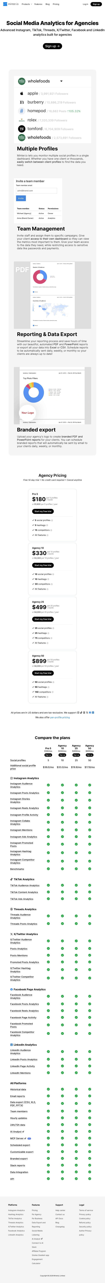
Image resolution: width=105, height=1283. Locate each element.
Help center (60, 1210)
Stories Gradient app (40, 1255)
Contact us (60, 1214)
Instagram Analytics (16, 1210)
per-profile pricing (60, 717)
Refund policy (85, 1222)
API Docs (59, 1218)
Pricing (56, 4)
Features (38, 4)
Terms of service (86, 1210)
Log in (85, 4)
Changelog (60, 1227)
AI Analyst (36, 1239)
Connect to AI (37, 1243)
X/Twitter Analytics (16, 1227)
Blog (48, 4)
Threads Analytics (15, 1222)
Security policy (85, 1227)
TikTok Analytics (15, 1218)
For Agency (36, 1214)
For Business (37, 1218)
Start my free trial (43, 511)
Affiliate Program (39, 1251)
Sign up (96, 4)
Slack (34, 1247)
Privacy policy (85, 1214)
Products (26, 4)
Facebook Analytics (16, 1231)
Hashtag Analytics (15, 1214)
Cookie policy (84, 1218)
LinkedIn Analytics (15, 1235)
